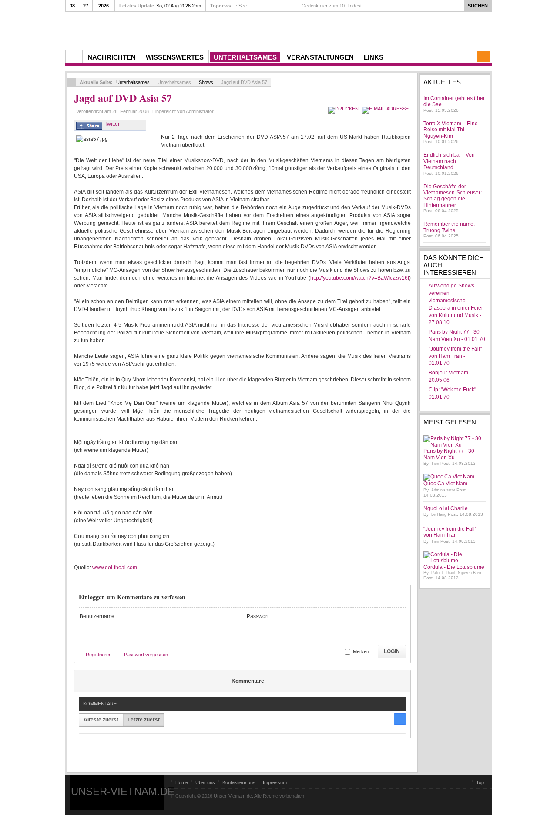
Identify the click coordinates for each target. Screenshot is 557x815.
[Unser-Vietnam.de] (147, 29)
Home (181, 782)
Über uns (205, 782)
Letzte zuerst (144, 720)
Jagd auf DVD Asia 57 (123, 97)
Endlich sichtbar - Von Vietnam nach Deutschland (449, 161)
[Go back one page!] (71, 82)
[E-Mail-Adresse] (386, 108)
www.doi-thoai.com (114, 567)
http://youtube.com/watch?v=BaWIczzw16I (359, 278)
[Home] (74, 57)
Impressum (275, 782)
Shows (206, 82)
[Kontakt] (483, 56)
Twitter (112, 124)
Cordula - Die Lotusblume (453, 567)
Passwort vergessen (146, 654)
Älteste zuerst (101, 720)
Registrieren (98, 654)
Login (392, 651)
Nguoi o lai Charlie (445, 508)
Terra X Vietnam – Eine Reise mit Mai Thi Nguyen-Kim (450, 129)
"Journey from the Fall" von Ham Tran (449, 532)
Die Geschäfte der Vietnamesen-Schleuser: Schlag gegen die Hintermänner (452, 196)
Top (480, 782)
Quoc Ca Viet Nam (445, 484)
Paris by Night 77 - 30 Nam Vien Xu (448, 454)
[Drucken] (344, 108)
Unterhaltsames (133, 82)
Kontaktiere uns (238, 782)
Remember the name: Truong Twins (449, 227)
